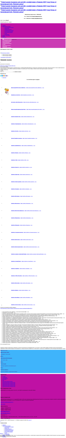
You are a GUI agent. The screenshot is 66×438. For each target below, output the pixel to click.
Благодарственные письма (7, 381)
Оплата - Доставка (6, 35)
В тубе (6, 33)
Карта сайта (2, 404)
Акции (3, 36)
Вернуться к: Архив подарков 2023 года (7, 65)
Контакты (4, 37)
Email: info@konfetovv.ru (37, 16)
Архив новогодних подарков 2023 (8, 384)
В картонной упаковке (9, 31)
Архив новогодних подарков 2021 (8, 382)
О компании (4, 377)
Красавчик (3, 57)
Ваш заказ (4, 379)
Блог (3, 380)
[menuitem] (9, 39)
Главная (4, 25)
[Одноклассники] (4, 75)
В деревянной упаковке (9, 30)
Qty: (1, 71)
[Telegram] (5, 75)
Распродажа (7, 34)
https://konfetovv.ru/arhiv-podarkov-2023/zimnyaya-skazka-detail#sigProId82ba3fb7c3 (16, 308)
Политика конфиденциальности (6, 402)
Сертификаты (5, 378)
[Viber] (6, 75)
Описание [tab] (4, 77)
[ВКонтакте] (2, 75)
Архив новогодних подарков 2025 (8, 386)
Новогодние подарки (6, 26)
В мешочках (7, 28)
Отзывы (3, 376)
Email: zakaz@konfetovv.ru (37, 18)
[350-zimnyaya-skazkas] (5, 52)
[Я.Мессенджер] (1, 75)
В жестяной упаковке (9, 32)
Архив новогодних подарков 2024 (8, 385)
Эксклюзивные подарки (9, 27)
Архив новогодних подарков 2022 (8, 383)
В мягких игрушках (8, 29)
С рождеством (8, 57)
